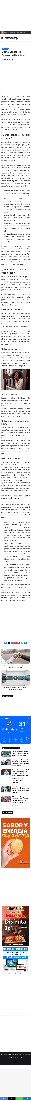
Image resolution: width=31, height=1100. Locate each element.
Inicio (4, 45)
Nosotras (9, 45)
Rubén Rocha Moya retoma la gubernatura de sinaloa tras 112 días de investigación (20, 753)
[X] (9, 643)
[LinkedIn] (12, 643)
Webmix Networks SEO (16, 1057)
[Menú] (2, 38)
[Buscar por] (29, 38)
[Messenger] (18, 643)
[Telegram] (25, 643)
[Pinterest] (15, 643)
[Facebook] (5, 643)
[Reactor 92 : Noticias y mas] (11, 37)
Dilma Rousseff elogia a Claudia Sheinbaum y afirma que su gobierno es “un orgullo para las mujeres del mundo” (20, 800)
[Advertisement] (15, 15)
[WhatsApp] (22, 643)
